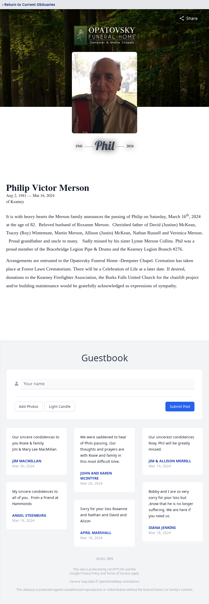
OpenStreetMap (110, 581)
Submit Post (180, 406)
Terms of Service (118, 573)
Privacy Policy (90, 573)
